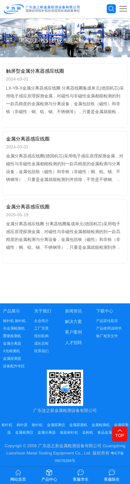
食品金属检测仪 (110, 432)
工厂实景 (41, 328)
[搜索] (111, 8)
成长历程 (41, 343)
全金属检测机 (14, 328)
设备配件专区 (14, 366)
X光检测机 (11, 351)
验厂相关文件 (107, 336)
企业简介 (41, 321)
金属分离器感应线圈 (28, 138)
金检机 (87, 432)
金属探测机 (78, 425)
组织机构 (41, 336)
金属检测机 (101, 425)
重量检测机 (12, 336)
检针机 (7, 425)
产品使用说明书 (109, 328)
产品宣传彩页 (107, 321)
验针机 (37, 425)
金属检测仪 (24, 432)
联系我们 (41, 351)
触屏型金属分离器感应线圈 (35, 71)
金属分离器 (12, 343)
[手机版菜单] (123, 8)
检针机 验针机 (14, 321)
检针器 (22, 425)
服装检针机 (69, 432)
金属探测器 (12, 358)
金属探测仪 (56, 425)
